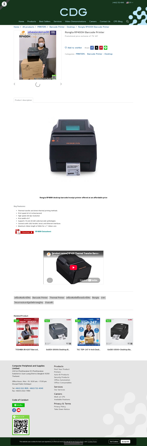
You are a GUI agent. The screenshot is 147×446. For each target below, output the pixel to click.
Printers (57, 372)
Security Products (61, 377)
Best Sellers (44, 21)
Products (31, 21)
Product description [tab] (23, 100)
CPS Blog (118, 21)
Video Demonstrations (75, 21)
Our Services (59, 390)
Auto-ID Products (61, 374)
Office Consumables (62, 382)
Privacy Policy (60, 406)
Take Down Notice (62, 409)
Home (21, 21)
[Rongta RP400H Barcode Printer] (38, 55)
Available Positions (62, 399)
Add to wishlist (74, 47)
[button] (127, 21)
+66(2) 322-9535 (21, 388)
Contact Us (105, 21)
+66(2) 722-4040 (36, 388)
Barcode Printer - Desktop (100, 53)
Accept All (125, 441)
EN (130, 2)
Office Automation (62, 380)
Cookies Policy (92, 441)
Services (58, 21)
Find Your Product (62, 369)
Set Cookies (114, 441)
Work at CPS (59, 397)
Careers (93, 21)
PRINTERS (81, 53)
